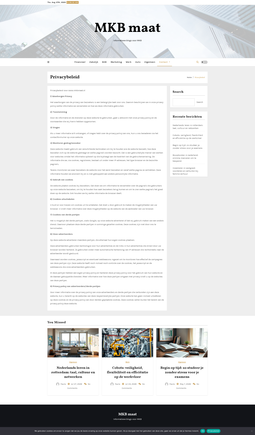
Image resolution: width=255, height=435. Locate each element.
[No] (251, 431)
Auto (137, 62)
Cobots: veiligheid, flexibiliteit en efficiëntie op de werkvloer (127, 372)
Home (189, 77)
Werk (128, 62)
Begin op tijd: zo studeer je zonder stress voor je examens (181, 372)
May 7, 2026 (185, 384)
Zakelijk (93, 62)
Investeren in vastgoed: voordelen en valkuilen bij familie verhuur (185, 171)
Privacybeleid (200, 77)
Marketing (116, 62)
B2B (104, 62)
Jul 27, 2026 (77, 384)
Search (178, 92)
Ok (203, 431)
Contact (163, 62)
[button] (48, 62)
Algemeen (149, 62)
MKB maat (127, 28)
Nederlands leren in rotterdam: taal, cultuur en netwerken (73, 372)
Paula (63, 384)
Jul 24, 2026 (131, 384)
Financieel (79, 62)
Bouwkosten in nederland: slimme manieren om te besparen (185, 158)
